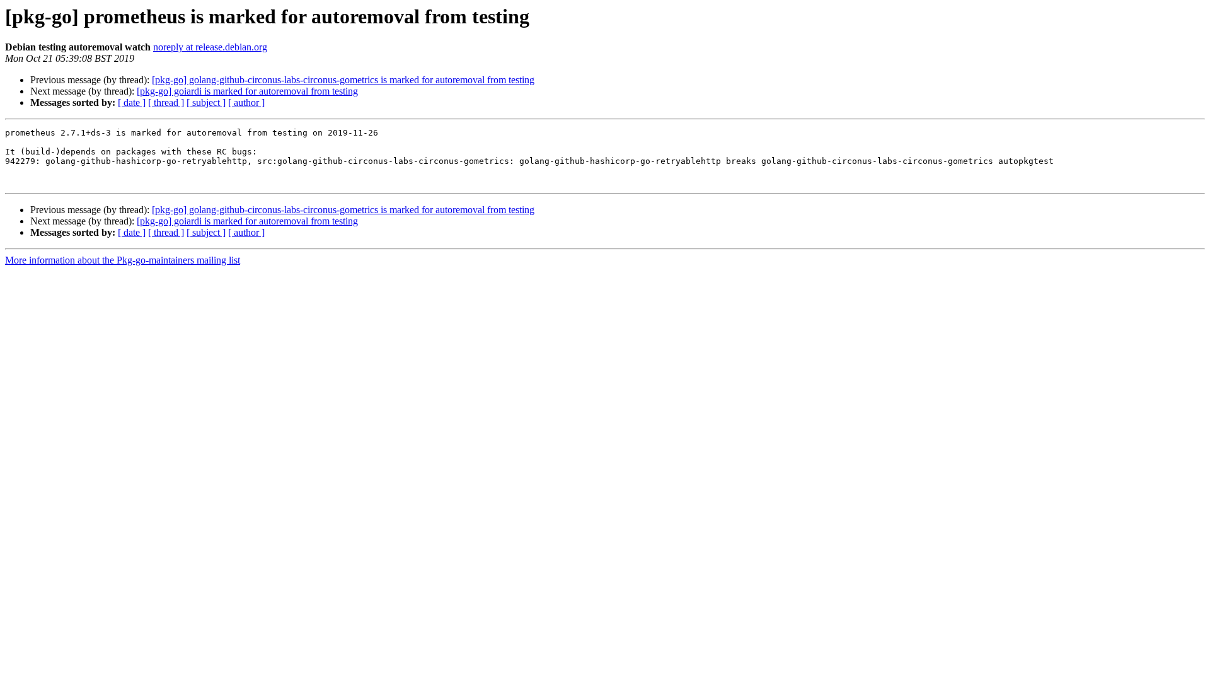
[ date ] (132, 102)
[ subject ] (206, 102)
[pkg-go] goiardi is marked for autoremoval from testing (247, 91)
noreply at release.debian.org (210, 47)
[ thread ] (166, 102)
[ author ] (246, 102)
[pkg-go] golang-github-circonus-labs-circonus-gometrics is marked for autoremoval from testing (343, 79)
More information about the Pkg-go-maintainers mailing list (122, 260)
